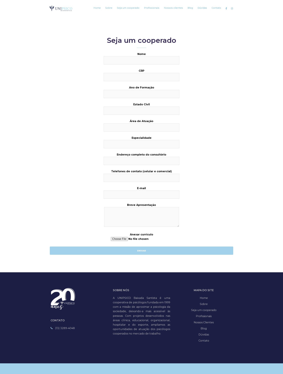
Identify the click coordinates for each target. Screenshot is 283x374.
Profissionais (151, 7)
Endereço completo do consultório (141, 154)
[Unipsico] (61, 8)
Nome (141, 54)
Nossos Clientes (204, 322)
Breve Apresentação (141, 205)
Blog (190, 7)
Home (97, 7)
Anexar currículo (141, 234)
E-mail (141, 188)
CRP (141, 70)
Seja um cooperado (128, 7)
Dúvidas (202, 7)
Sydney (108, 368)
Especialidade (141, 137)
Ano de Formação (141, 87)
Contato (216, 7)
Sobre (108, 7)
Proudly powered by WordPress (69, 368)
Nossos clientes (173, 7)
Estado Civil (141, 104)
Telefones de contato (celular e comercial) (141, 171)
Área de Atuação (141, 121)
